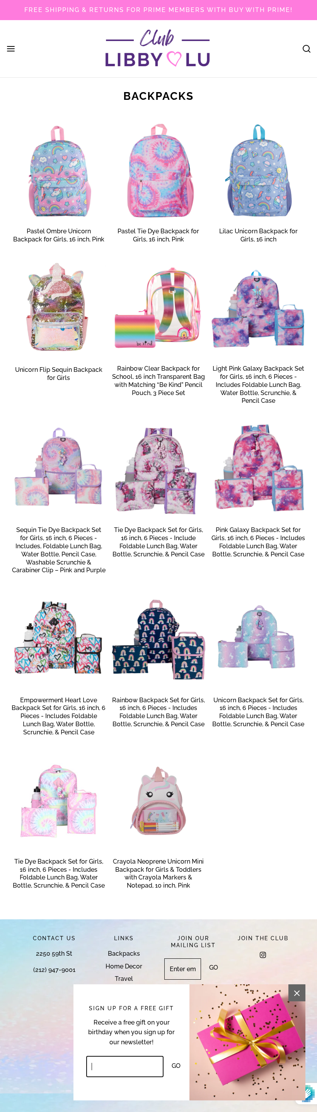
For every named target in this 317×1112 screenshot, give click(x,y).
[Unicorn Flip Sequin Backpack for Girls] (59, 308)
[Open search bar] (306, 48)
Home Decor (124, 966)
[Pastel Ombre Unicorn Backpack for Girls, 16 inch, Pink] (59, 170)
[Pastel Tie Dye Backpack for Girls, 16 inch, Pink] (158, 170)
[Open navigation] (10, 48)
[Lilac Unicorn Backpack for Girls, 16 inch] (258, 170)
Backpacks (124, 953)
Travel (124, 978)
